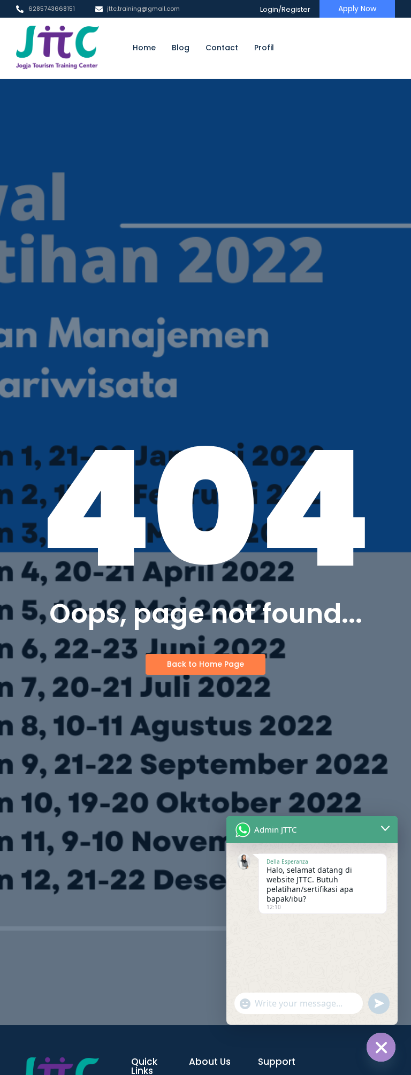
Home (144, 47)
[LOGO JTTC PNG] (57, 48)
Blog (180, 47)
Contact (222, 47)
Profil (264, 47)
